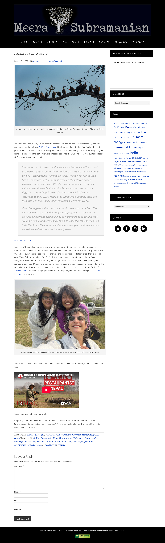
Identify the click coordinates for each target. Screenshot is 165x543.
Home (24, 42)
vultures (61, 444)
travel (133, 183)
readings (119, 175)
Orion (136, 165)
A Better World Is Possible (123, 123)
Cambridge (118, 137)
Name (17, 491)
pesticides (123, 168)
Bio (65, 42)
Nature (139, 161)
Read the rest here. (22, 240)
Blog (75, 42)
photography (133, 168)
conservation (29, 441)
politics (117, 172)
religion (126, 176)
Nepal (80, 441)
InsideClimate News (122, 158)
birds (75, 438)
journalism (66, 434)
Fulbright (125, 153)
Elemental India (54, 441)
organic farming (128, 165)
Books (37, 42)
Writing (52, 42)
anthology (143, 123)
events (118, 153)
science (146, 176)
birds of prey (84, 438)
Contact (138, 42)
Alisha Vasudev (21, 270)
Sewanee (117, 180)
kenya (145, 157)
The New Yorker (34, 444)
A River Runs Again (35, 434)
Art (143, 128)
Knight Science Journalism (125, 161)
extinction (66, 441)
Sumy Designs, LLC (117, 530)
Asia (70, 438)
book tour (142, 132)
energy (139, 147)
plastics (141, 168)
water (116, 186)
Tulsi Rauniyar (49, 444)
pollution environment (131, 171)
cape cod (127, 137)
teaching (127, 183)
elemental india (52, 434)
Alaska (136, 123)
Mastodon (88, 530)
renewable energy (136, 176)
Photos (89, 42)
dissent (144, 142)
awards (116, 133)
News (17, 438)
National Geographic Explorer (85, 434)
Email (17, 500)
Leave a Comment (54, 61)
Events (104, 42)
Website (17, 509)
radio (145, 172)
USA (138, 182)
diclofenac (41, 441)
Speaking (121, 42)
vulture (143, 183)
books (133, 132)
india (74, 441)
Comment (19, 466)
